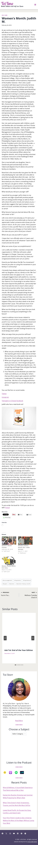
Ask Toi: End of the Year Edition (18, 650)
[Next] (32, 638)
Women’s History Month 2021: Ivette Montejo (24, 547)
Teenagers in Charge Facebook (12, 401)
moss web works (32, 841)
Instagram (5, 397)
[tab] (15, 664)
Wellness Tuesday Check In (31, 595)
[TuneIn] (23, 772)
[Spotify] (17, 772)
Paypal (7, 508)
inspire (5, 584)
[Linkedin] (17, 833)
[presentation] (19, 630)
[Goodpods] (6, 772)
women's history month (23, 584)
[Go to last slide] (5, 638)
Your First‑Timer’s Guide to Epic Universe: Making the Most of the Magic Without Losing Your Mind (18, 820)
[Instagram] (10, 833)
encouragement (7, 580)
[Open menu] (35, 4)
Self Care (4, 15)
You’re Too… (5, 594)
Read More (19, 721)
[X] (6, 833)
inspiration (17, 580)
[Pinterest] (21, 833)
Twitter (4, 394)
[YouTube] (13, 833)
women (11, 584)
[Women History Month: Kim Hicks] (9, 561)
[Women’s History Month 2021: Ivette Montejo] (25, 540)
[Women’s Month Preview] (9, 540)
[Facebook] (2, 833)
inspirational (27, 580)
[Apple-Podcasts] (11, 772)
